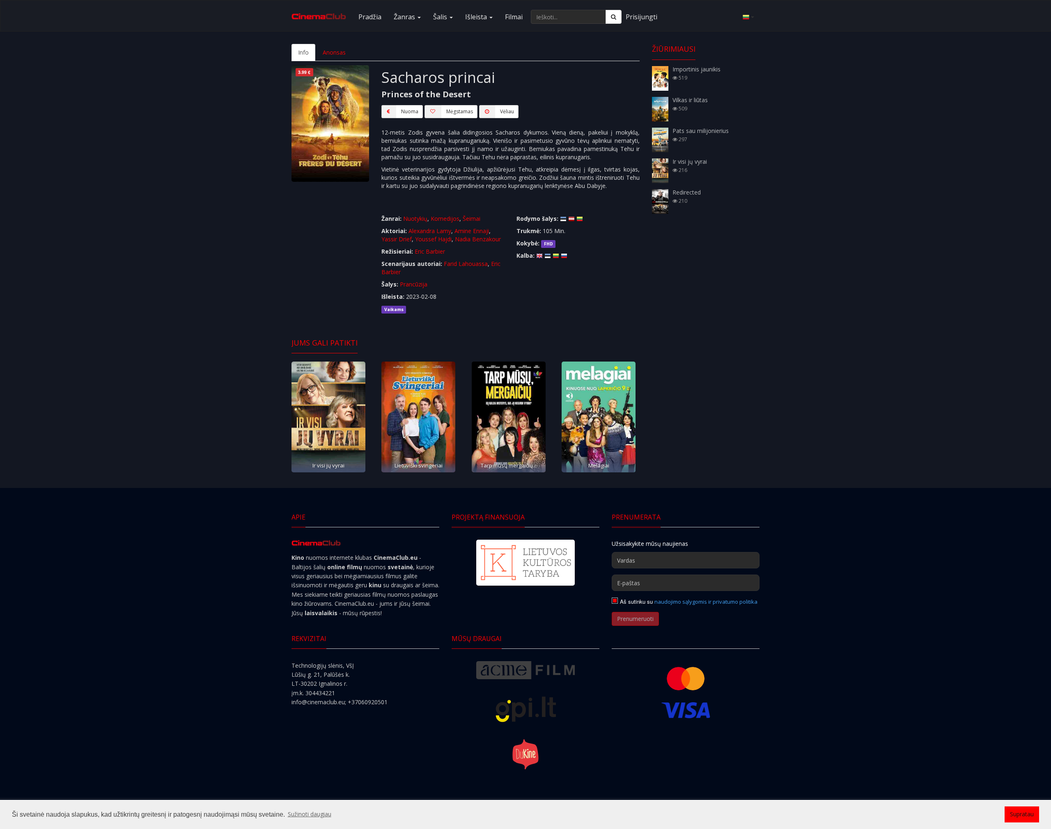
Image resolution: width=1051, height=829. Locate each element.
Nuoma (409, 111)
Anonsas (334, 52)
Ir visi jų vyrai (328, 465)
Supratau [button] (1022, 814)
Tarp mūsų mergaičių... (509, 465)
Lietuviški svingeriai (419, 465)
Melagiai (598, 465)
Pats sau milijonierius (700, 131)
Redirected (686, 192)
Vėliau (507, 111)
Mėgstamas (459, 111)
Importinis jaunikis (696, 69)
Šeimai (471, 218)
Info (303, 52)
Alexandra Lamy (429, 231)
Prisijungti (641, 16)
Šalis (441, 16)
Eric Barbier (430, 251)
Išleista (477, 16)
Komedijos (445, 218)
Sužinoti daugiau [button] (309, 814)
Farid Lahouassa (466, 264)
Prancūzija (413, 284)
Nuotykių (415, 218)
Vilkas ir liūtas (690, 100)
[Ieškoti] (614, 17)
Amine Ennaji (471, 231)
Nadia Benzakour (478, 239)
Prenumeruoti (635, 619)
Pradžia (369, 16)
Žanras (405, 16)
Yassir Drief (396, 239)
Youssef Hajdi (433, 239)
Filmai (514, 16)
